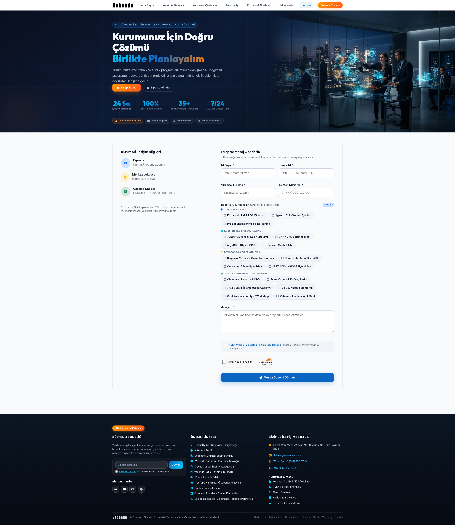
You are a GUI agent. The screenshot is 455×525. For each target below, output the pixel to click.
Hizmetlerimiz (292, 517)
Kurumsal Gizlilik (311, 517)
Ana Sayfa (147, 5)
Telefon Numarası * (291, 184)
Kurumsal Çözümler (204, 5)
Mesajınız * (228, 307)
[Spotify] (141, 489)
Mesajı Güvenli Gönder (279, 377)
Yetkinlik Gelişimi (173, 5)
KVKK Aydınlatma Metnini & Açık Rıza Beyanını (255, 345)
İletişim (306, 5)
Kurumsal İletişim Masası (287, 503)
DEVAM (176, 464)
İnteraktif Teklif (203, 450)
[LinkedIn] (115, 489)
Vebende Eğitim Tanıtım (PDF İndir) (213, 472)
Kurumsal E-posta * (233, 184)
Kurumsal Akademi (258, 5)
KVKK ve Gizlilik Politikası (287, 486)
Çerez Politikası (281, 492)
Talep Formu (128, 87)
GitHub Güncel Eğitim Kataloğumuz (214, 466)
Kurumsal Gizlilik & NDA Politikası (291, 481)
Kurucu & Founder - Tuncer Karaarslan (216, 493)
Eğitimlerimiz (275, 517)
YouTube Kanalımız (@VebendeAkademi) (218, 482)
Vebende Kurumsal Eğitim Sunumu (214, 455)
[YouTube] (124, 489)
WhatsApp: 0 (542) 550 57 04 (290, 461)
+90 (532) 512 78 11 (285, 467)
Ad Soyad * (227, 165)
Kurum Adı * (286, 165)
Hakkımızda (286, 5)
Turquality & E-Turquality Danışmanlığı (215, 445)
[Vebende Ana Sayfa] (123, 5)
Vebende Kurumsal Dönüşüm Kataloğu (217, 461)
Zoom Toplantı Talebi (207, 477)
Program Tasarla (330, 5)
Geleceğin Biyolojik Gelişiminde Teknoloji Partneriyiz (223, 498)
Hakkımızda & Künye (284, 497)
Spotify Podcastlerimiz (207, 488)
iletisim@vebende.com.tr (149, 164)
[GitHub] (132, 489)
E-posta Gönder (160, 87)
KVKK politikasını (127, 471)
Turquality (232, 5)
